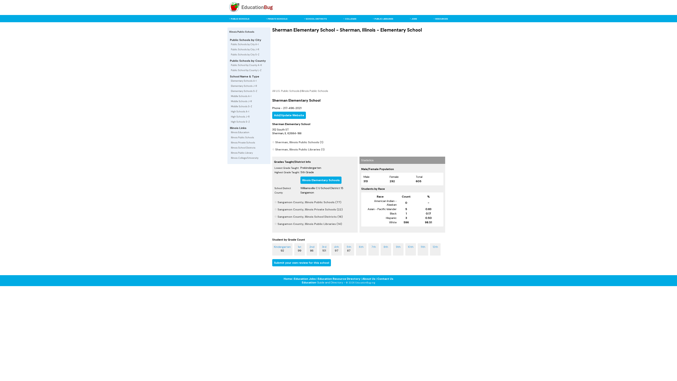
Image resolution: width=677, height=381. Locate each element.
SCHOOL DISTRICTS (316, 18)
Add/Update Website (289, 115)
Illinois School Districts (243, 147)
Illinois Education (240, 132)
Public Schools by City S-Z (245, 54)
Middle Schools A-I (241, 96)
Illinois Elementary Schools (321, 180)
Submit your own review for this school (301, 263)
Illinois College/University (244, 157)
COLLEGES (350, 18)
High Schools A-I (240, 111)
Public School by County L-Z (246, 70)
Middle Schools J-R (241, 101)
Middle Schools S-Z (241, 106)
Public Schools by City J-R (245, 49)
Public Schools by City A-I (245, 44)
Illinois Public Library (242, 152)
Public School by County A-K (246, 65)
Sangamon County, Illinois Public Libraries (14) (309, 224)
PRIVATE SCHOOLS (277, 18)
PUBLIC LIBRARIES (383, 18)
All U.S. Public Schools (286, 91)
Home (288, 279)
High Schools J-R (240, 116)
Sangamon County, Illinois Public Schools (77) (309, 202)
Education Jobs (305, 279)
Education (309, 282)
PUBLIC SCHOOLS (240, 18)
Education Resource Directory (339, 279)
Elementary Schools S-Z (244, 91)
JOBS (414, 18)
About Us (368, 279)
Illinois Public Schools (242, 137)
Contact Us (385, 279)
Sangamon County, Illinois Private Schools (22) (310, 209)
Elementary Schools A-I (244, 80)
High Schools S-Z (240, 121)
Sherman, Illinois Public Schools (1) (299, 142)
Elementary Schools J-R (244, 85)
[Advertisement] (359, 61)
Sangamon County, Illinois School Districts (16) (310, 217)
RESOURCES (441, 18)
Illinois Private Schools (243, 142)
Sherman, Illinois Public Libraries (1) (300, 149)
